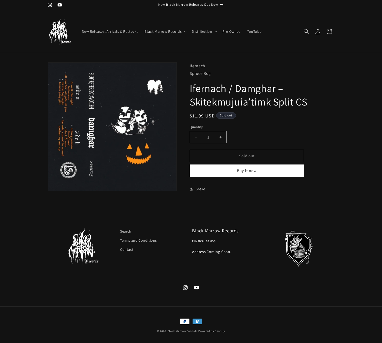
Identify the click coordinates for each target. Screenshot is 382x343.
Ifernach (197, 66)
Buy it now (247, 170)
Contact (126, 249)
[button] (165, 31)
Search (125, 231)
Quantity (196, 127)
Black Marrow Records (183, 331)
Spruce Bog (200, 73)
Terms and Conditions (138, 240)
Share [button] (200, 189)
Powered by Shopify (211, 331)
